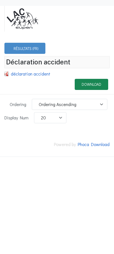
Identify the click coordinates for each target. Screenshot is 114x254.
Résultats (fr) (26, 48)
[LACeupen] (22, 18)
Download (91, 84)
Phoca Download (94, 144)
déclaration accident (30, 74)
